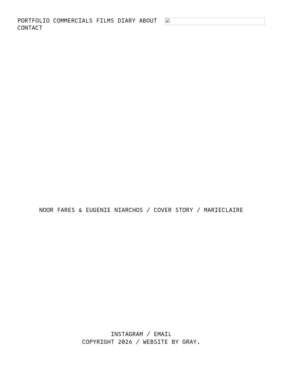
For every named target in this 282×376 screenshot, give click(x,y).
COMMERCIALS (73, 21)
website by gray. (171, 342)
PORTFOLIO (33, 21)
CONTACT (29, 28)
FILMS (105, 21)
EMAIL (163, 334)
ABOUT (148, 21)
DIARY (126, 21)
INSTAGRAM (127, 334)
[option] (140, 122)
